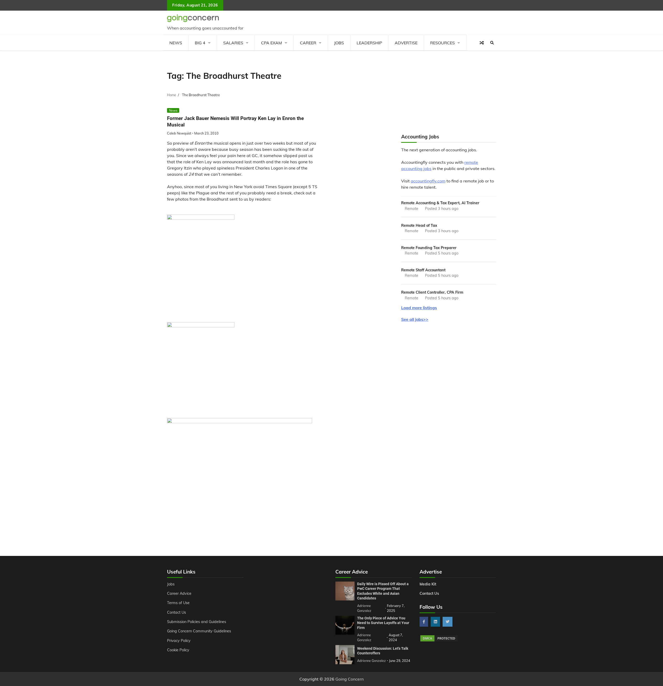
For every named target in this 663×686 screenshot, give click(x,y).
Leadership (369, 42)
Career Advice (179, 593)
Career (308, 42)
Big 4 (200, 42)
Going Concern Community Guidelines (199, 631)
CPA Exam (271, 42)
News (175, 42)
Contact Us (176, 612)
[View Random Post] (482, 43)
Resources (442, 42)
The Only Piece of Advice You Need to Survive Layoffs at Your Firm (383, 623)
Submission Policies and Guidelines (196, 621)
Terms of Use (178, 602)
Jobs (339, 42)
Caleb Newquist (179, 133)
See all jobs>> (414, 319)
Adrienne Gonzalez (371, 661)
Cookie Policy (178, 650)
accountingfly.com (428, 180)
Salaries (233, 42)
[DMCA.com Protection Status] (439, 640)
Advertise (406, 42)
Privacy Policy (179, 640)
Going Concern (349, 679)
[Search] (492, 43)
